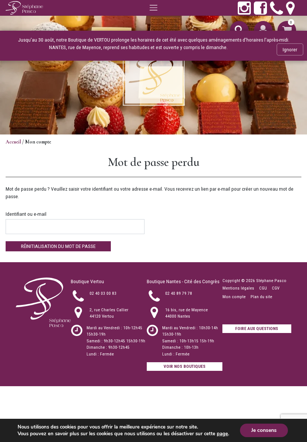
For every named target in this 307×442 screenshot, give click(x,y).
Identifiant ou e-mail (26, 214)
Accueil (13, 142)
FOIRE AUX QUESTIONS (256, 328)
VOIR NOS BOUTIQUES (185, 366)
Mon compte (234, 296)
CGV (275, 288)
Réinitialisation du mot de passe (58, 246)
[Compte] (263, 30)
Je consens (264, 430)
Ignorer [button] (290, 49)
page (222, 433)
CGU (263, 288)
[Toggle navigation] (153, 8)
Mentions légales (238, 288)
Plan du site (261, 296)
